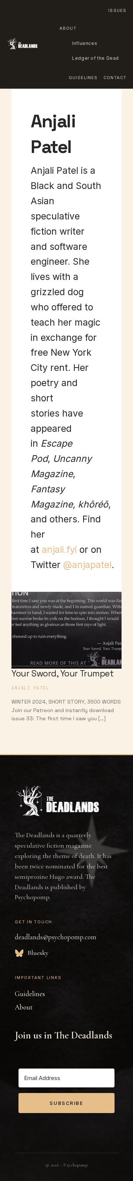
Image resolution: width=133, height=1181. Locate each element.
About (67, 28)
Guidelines (83, 77)
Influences (84, 43)
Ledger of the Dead (95, 58)
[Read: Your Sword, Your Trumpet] (66, 625)
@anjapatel (87, 564)
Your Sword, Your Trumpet (62, 673)
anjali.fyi (59, 549)
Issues (117, 10)
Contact (114, 77)
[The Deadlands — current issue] (22, 44)
